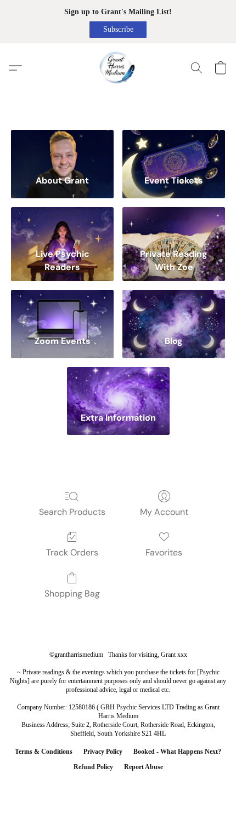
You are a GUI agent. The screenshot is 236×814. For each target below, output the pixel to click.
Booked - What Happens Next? (177, 751)
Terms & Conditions (43, 751)
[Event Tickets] (173, 148)
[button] (118, 29)
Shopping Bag (72, 593)
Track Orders (72, 552)
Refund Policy (93, 767)
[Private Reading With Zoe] (173, 225)
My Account (164, 512)
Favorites (163, 552)
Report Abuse (143, 767)
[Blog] (173, 308)
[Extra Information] (118, 385)
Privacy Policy (102, 751)
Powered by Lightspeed (118, 784)
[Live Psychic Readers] (62, 225)
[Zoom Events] (62, 308)
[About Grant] (62, 148)
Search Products (72, 512)
